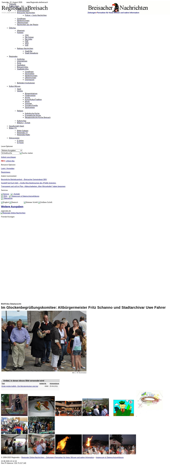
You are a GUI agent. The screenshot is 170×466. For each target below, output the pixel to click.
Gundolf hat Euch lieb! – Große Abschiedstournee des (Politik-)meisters (28, 183)
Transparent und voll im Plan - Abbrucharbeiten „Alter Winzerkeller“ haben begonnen (33, 186)
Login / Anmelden (7, 168)
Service (6, 194)
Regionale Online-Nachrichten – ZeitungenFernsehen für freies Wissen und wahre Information (57, 457)
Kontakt (16, 194)
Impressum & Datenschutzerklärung (25, 196)
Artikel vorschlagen (8, 157)
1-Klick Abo (10, 161)
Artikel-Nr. (42, 383)
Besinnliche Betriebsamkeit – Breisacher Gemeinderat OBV (24, 179)
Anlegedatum (54, 383)
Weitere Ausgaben (12, 206)
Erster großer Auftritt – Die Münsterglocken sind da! (20, 386)
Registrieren (5, 172)
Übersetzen (7, 198)
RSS (5, 196)
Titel (3, 383)
